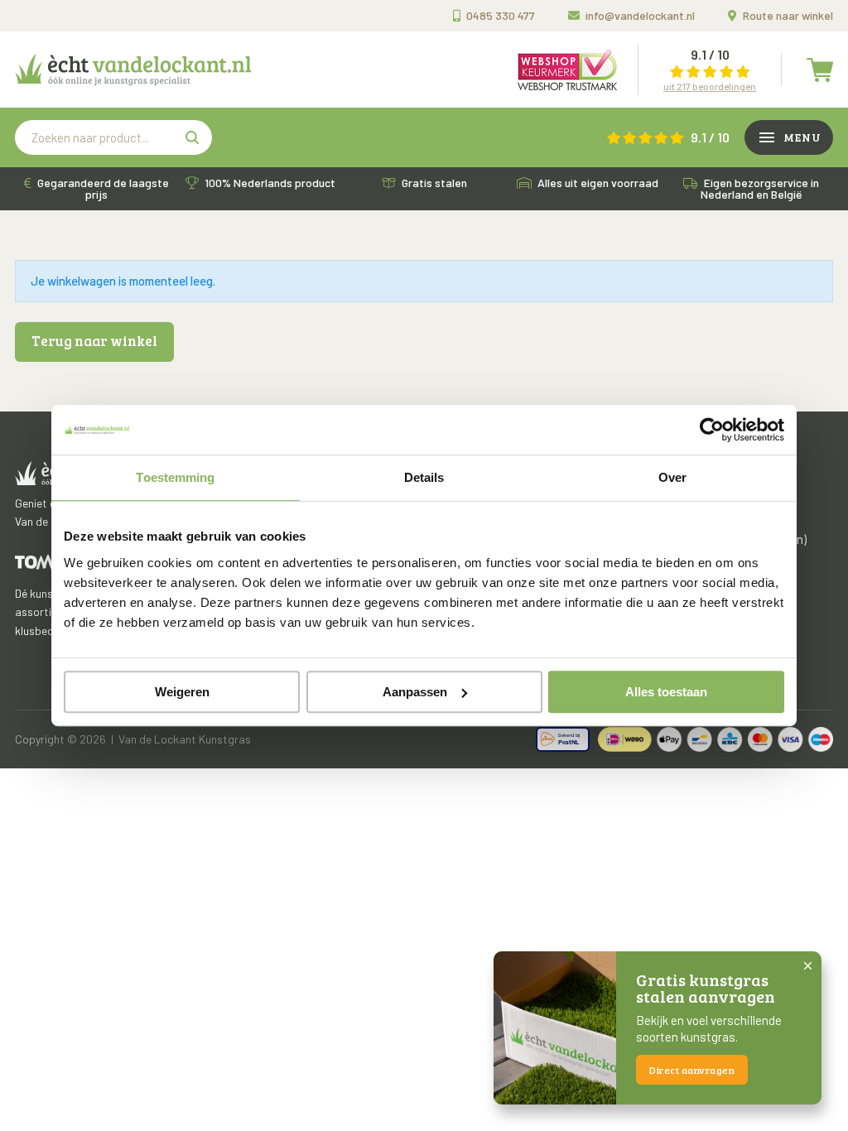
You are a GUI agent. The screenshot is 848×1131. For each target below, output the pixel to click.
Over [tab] (672, 477)
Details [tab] (424, 477)
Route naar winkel (788, 15)
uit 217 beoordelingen (709, 86)
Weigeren (182, 692)
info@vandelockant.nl (640, 15)
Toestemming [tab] (175, 477)
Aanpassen (415, 692)
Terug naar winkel (94, 340)
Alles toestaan (666, 692)
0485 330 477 (500, 15)
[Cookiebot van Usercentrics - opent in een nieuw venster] (711, 429)
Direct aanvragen (692, 1069)
